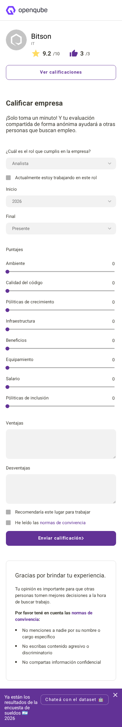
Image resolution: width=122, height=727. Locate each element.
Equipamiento (19, 359)
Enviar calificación (59, 538)
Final (10, 216)
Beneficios (16, 340)
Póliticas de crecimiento (30, 302)
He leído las (50, 522)
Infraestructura (20, 321)
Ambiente (15, 263)
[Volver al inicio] (26, 10)
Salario (13, 378)
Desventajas (18, 468)
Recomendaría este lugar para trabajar (52, 512)
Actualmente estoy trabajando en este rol (56, 177)
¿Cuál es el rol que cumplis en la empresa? (48, 151)
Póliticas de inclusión (27, 398)
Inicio (11, 189)
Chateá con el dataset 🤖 (74, 699)
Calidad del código (24, 282)
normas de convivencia (63, 522)
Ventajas (14, 423)
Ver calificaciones (61, 72)
